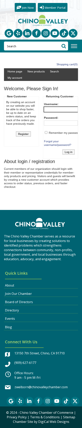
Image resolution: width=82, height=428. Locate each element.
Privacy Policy (17, 417)
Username (51, 104)
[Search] (63, 46)
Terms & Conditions (45, 417)
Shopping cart (65, 64)
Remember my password (64, 132)
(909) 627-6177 (25, 363)
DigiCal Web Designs (53, 421)
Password (50, 117)
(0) (76, 64)
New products (36, 71)
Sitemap (69, 417)
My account (15, 77)
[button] (9, 33)
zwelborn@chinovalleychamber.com (41, 387)
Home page (15, 71)
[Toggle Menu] (74, 46)
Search (54, 71)
